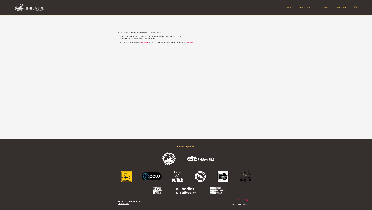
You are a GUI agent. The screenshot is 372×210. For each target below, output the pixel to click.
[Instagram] (239, 200)
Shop (325, 7)
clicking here (144, 42)
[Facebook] (243, 200)
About (289, 7)
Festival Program (341, 7)
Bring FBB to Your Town (307, 7)
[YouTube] (246, 200)
